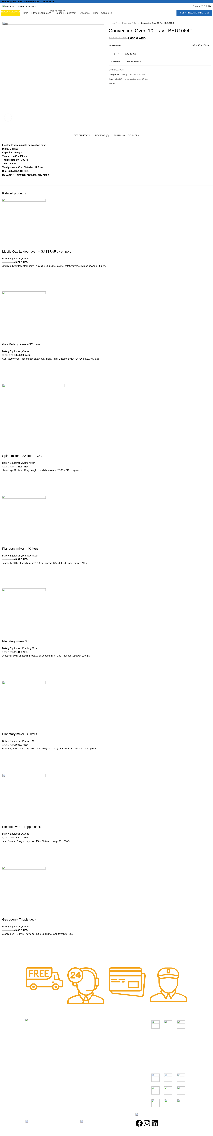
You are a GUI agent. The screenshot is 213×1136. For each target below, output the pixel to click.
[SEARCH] (75, 6)
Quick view (5, 955)
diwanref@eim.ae (10, 1)
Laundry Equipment (118, 1043)
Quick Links (74, 1021)
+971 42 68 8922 (45, 1)
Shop (69, 1027)
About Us (71, 1032)
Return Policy (74, 1037)
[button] (5, 948)
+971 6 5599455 (28, 1)
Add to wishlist (5, 941)
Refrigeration (114, 1037)
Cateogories (116, 1021)
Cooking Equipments (119, 1027)
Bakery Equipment (117, 1032)
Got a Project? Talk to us (195, 13)
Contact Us (72, 1043)
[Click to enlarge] (8, 117)
